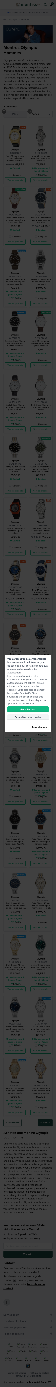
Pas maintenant (40, 727)
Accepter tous (27, 709)
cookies (15, 665)
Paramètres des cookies (28, 717)
